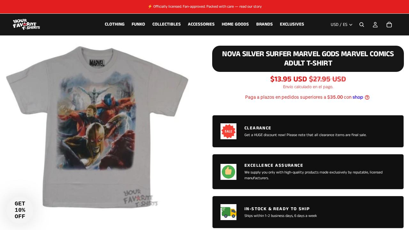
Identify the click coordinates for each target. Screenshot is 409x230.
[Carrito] (389, 25)
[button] (19, 210)
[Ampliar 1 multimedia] (98, 126)
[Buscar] (362, 25)
